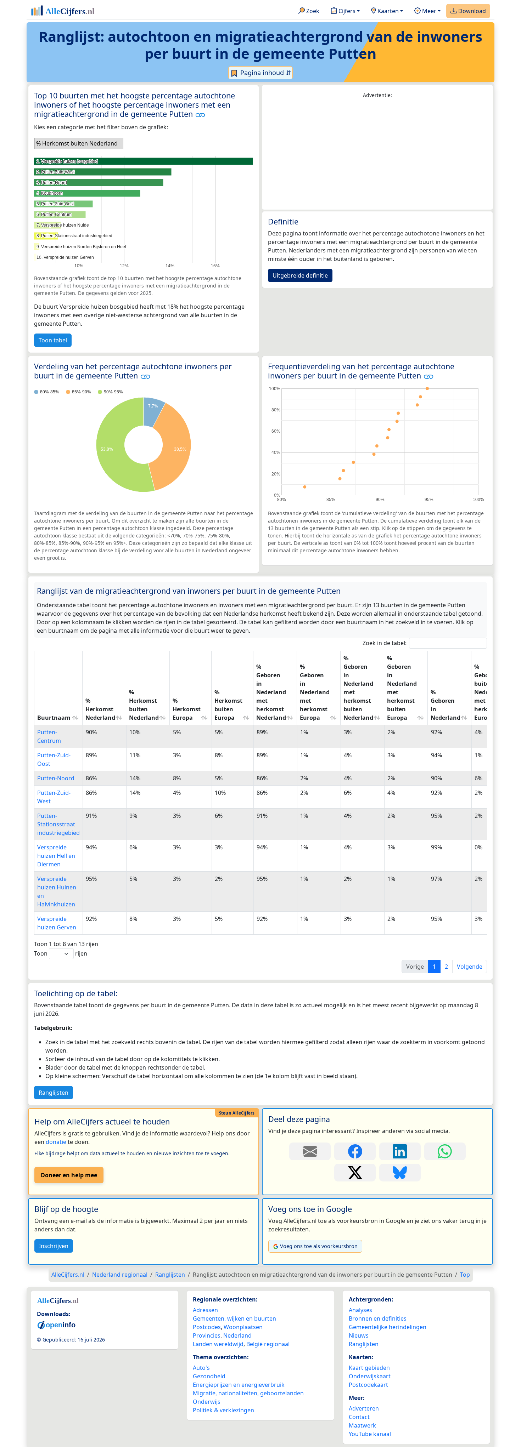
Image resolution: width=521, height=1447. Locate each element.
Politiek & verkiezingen (223, 1410)
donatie (56, 1142)
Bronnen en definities (378, 1318)
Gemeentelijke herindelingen (387, 1327)
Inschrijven (53, 1246)
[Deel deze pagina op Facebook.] (355, 1151)
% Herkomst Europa (187, 709)
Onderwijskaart (370, 1376)
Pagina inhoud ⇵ (265, 72)
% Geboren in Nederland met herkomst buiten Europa (402, 688)
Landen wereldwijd (218, 1344)
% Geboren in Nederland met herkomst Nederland (271, 692)
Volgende (469, 966)
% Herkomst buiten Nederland (144, 705)
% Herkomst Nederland (100, 709)
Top (465, 1274)
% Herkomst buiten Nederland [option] (77, 143)
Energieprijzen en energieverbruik (239, 1385)
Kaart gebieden (369, 1368)
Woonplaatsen (243, 1327)
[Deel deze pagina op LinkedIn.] (400, 1151)
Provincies (206, 1335)
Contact (359, 1417)
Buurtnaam (54, 718)
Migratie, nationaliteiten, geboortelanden (248, 1393)
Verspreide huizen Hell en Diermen (56, 855)
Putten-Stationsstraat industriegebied (58, 824)
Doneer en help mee (69, 1175)
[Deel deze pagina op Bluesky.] (400, 1172)
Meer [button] (428, 11)
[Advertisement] (377, 154)
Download (471, 11)
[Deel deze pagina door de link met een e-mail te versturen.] (310, 1151)
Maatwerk (362, 1425)
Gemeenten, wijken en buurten (234, 1318)
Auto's (201, 1368)
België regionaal (268, 1344)
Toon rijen (60, 953)
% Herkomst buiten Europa (228, 705)
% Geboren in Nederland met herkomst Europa (315, 692)
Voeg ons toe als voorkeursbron (319, 1246)
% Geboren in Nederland (445, 705)
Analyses (360, 1310)
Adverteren (364, 1408)
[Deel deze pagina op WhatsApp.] (445, 1151)
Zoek (312, 11)
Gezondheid (209, 1376)
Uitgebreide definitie (300, 275)
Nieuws (359, 1335)
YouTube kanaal (370, 1434)
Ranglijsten (53, 1092)
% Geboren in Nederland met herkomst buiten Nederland (358, 688)
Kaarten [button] (387, 11)
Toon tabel (53, 340)
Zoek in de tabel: (385, 643)
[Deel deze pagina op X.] (355, 1172)
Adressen (205, 1310)
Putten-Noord (55, 778)
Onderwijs (206, 1402)
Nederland (237, 1335)
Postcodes (207, 1327)
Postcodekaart (368, 1385)
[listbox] (79, 143)
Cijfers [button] (346, 11)
